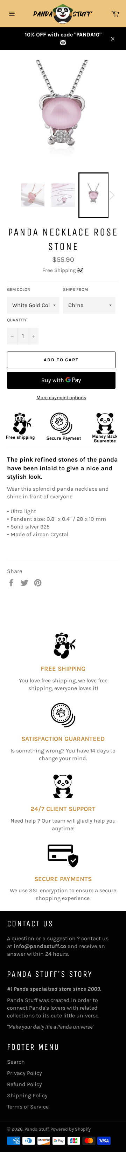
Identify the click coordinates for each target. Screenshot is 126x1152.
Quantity (17, 320)
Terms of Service (28, 1106)
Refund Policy (24, 1084)
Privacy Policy (24, 1073)
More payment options (61, 398)
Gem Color (18, 289)
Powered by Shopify (70, 1129)
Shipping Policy (27, 1095)
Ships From (75, 289)
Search (16, 1061)
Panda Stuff (36, 1129)
